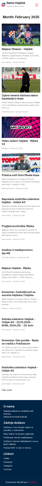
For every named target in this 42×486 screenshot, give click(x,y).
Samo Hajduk (15, 3)
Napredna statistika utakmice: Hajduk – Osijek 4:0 (21, 201)
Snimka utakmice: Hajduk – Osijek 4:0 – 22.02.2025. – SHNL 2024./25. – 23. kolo (18, 322)
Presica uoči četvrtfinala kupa (20, 175)
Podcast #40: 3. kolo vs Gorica (17, 448)
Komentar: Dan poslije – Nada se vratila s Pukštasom (20, 342)
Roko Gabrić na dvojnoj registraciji (19, 434)
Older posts (7, 390)
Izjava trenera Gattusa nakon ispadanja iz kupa (20, 97)
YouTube (7, 469)
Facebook (8, 462)
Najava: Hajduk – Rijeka (16, 268)
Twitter (7, 458)
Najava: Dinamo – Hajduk (17, 49)
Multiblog (32, 482)
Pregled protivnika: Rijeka (18, 226)
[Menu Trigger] (36, 5)
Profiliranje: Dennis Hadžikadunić (18, 437)
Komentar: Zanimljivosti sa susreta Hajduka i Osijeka (18, 294)
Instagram (8, 466)
